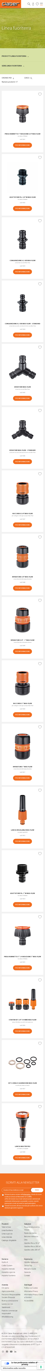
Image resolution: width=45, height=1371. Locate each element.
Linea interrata (7, 1237)
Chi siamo (5, 1288)
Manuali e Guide (30, 1269)
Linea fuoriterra (7, 1230)
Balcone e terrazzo (31, 1236)
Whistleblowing (7, 1317)
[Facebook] (7, 1351)
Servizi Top (28, 1266)
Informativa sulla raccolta (14, 1368)
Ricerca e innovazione (10, 1301)
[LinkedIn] (15, 1351)
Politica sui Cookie (31, 1288)
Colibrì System (7, 1266)
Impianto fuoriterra (8, 1276)
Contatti (27, 1276)
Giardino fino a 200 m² (32, 1246)
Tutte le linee (6, 1227)
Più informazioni (22, 145)
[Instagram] (3, 1351)
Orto (25, 1240)
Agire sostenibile (8, 1291)
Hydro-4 (5, 1262)
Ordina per (7, 78)
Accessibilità (28, 1301)
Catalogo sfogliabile (9, 1240)
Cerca (26, 78)
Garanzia (27, 1272)
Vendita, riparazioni (31, 1262)
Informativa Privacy (31, 1291)
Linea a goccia (7, 1234)
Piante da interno (30, 1233)
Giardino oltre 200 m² (32, 1250)
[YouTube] (11, 1351)
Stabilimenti (6, 1307)
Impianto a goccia (8, 1272)
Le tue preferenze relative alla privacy (24, 1363)
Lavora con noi (7, 1304)
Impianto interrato (8, 1269)
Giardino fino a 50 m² (32, 1243)
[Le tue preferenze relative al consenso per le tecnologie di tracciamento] (41, 1367)
